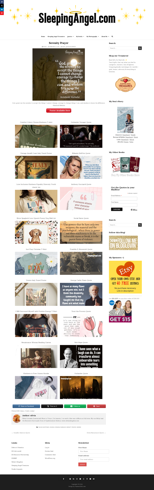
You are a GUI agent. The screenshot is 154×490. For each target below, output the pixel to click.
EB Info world (16, 451)
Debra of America (18, 447)
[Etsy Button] (83, 479)
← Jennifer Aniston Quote (21, 433)
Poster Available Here (60, 110)
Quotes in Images (71, 46)
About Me (104, 36)
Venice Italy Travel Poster (36, 280)
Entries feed (49, 451)
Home (43, 36)
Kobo (131, 142)
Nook (136, 137)
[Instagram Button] (77, 479)
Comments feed (50, 455)
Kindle (133, 135)
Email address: (83, 455)
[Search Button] (112, 36)
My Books (79, 36)
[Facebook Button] (63, 479)
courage (52, 427)
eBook (132, 139)
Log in (47, 447)
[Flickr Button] (80, 479)
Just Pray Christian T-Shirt (36, 249)
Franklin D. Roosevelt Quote (81, 249)
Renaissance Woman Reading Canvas (36, 342)
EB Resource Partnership (20, 455)
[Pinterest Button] (70, 479)
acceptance (46, 427)
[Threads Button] (66, 479)
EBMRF (14, 458)
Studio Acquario (17, 469)
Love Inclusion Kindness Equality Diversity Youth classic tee (36, 186)
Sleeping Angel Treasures (56, 36)
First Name (114, 202)
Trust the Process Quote (81, 311)
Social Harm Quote (81, 218)
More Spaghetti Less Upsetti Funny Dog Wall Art (36, 218)
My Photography (92, 36)
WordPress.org (50, 458)
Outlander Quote (81, 373)
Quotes (69, 36)
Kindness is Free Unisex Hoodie (36, 373)
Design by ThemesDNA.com (77, 486)
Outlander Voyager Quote (81, 122)
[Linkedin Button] (73, 479)
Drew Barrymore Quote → (96, 433)
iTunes (126, 142)
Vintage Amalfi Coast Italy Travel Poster (36, 153)
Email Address (116, 196)
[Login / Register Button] (93, 479)
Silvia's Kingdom (17, 462)
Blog (64, 46)
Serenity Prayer (58, 43)
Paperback (126, 135)
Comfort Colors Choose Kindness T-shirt (36, 122)
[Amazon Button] (87, 479)
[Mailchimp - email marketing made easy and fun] (134, 211)
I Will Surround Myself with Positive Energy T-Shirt (36, 311)
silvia (45, 46)
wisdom (79, 427)
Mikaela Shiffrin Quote (81, 153)
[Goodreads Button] (90, 479)
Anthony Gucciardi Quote (81, 184)
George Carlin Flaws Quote (81, 280)
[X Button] (60, 479)
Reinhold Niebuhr (60, 427)
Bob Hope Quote (81, 342)
